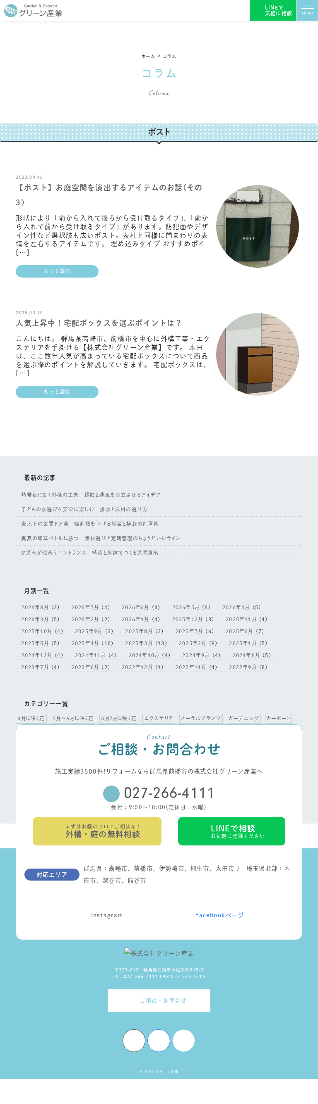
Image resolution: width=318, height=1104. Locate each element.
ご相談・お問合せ (163, 1000)
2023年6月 (85, 667)
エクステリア (158, 718)
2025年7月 (189, 631)
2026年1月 (135, 619)
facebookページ (220, 915)
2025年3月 (138, 643)
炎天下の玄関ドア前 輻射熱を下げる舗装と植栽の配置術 (90, 523)
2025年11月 (241, 619)
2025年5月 (34, 643)
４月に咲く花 (31, 718)
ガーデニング (244, 718)
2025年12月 (187, 619)
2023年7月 (34, 667)
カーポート (278, 718)
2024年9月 (195, 655)
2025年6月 (239, 631)
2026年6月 (135, 607)
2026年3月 (34, 619)
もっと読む (57, 270)
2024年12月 (36, 655)
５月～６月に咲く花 (73, 718)
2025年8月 (138, 631)
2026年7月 (85, 607)
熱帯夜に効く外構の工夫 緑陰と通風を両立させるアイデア (91, 494)
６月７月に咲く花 (119, 718)
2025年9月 (88, 631)
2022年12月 (137, 667)
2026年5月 (185, 607)
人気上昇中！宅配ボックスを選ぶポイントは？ (99, 323)
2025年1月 (242, 643)
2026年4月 (235, 607)
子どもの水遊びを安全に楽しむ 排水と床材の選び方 (84, 509)
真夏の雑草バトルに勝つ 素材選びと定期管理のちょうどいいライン (101, 538)
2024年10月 (144, 655)
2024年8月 (246, 655)
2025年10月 (36, 631)
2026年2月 (85, 619)
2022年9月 (242, 667)
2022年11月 (191, 667)
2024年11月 (90, 655)
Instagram (107, 915)
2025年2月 (192, 643)
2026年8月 (34, 607)
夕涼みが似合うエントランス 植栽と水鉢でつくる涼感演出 (89, 552)
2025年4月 (85, 643)
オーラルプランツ (201, 718)
